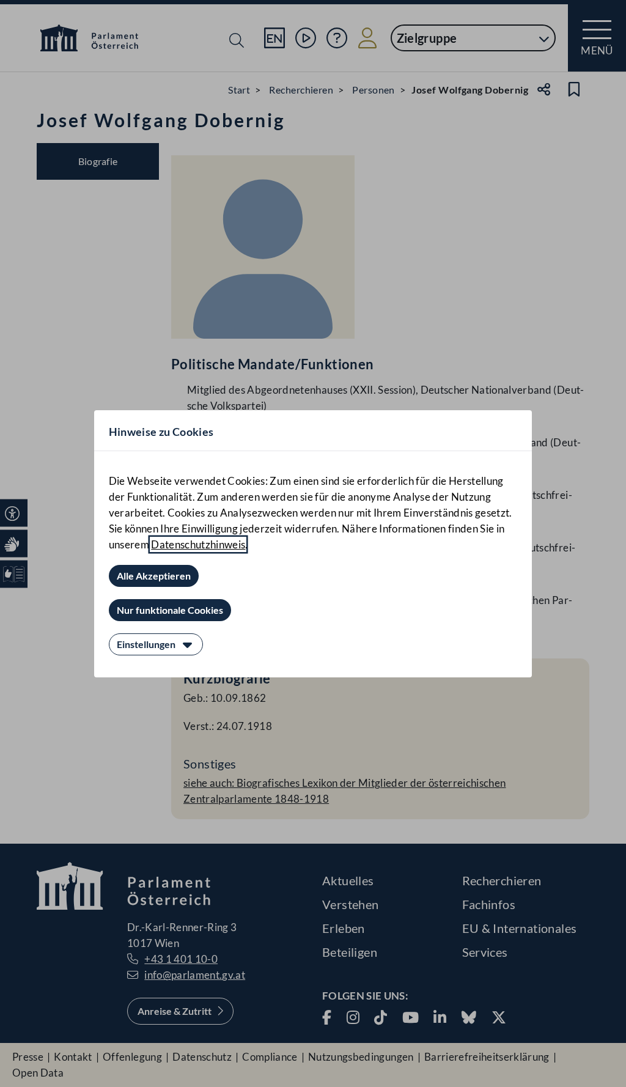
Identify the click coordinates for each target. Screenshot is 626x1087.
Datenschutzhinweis (198, 544)
